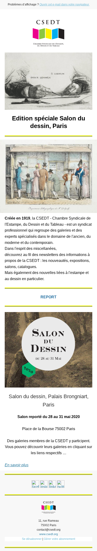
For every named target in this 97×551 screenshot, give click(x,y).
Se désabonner (32, 539)
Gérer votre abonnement (59, 539)
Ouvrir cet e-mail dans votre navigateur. (64, 4)
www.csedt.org (48, 534)
